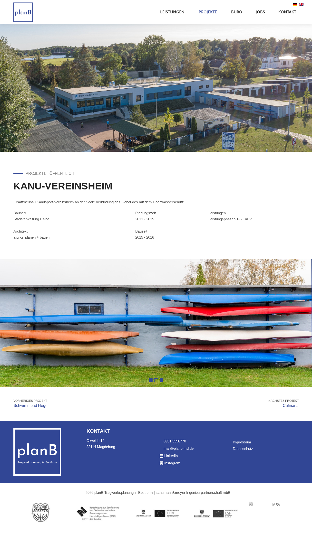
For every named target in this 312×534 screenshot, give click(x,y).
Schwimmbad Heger (31, 405)
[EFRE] (156, 513)
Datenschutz (243, 448)
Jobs (260, 12)
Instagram (172, 463)
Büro (236, 12)
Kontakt (287, 12)
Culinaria (291, 405)
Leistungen (172, 12)
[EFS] (214, 513)
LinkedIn (171, 456)
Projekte (208, 12)
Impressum (242, 442)
